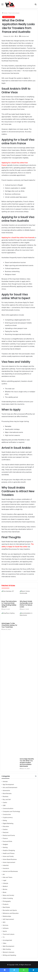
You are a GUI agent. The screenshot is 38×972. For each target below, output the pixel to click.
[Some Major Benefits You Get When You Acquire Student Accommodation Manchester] (28, 684)
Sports (5, 931)
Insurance (6, 868)
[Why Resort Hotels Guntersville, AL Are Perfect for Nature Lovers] (28, 594)
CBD (4, 805)
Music (4, 892)
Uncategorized (7, 940)
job (4, 874)
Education (6, 826)
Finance (5, 838)
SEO (4, 922)
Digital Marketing (8, 823)
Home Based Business (10, 859)
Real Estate (6, 907)
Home (5, 13)
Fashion (5, 829)
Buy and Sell (7, 799)
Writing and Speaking (9, 955)
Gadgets (5, 844)
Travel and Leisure (13, 13)
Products (5, 904)
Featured (5, 832)
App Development (8, 784)
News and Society (8, 895)
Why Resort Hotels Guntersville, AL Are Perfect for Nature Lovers (26, 604)
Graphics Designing (9, 850)
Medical (5, 886)
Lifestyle (5, 883)
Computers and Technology (11, 811)
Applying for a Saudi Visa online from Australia (18, 237)
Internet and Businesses (10, 871)
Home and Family (8, 856)
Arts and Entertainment (10, 787)
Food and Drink (7, 841)
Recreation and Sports (10, 910)
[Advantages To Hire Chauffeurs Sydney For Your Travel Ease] (10, 616)
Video (4, 943)
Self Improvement (8, 919)
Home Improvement (9, 862)
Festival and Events (9, 835)
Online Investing (8, 898)
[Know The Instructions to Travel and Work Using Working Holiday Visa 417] (10, 594)
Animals (5, 781)
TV (3, 937)
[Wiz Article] (9, 4)
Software (5, 928)
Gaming (5, 847)
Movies (5, 889)
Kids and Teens (7, 877)
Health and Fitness (8, 853)
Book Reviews (7, 793)
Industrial (5, 865)
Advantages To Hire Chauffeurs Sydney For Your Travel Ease (9, 625)
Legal (4, 880)
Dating (5, 820)
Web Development (8, 946)
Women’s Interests (8, 952)
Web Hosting (7, 949)
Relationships (7, 916)
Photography (7, 901)
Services (5, 925)
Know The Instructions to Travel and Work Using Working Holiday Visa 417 (9, 604)
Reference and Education (11, 913)
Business (5, 796)
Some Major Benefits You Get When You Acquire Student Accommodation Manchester (27, 762)
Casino (5, 802)
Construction (7, 814)
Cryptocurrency (8, 817)
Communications (8, 808)
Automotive (6, 790)
